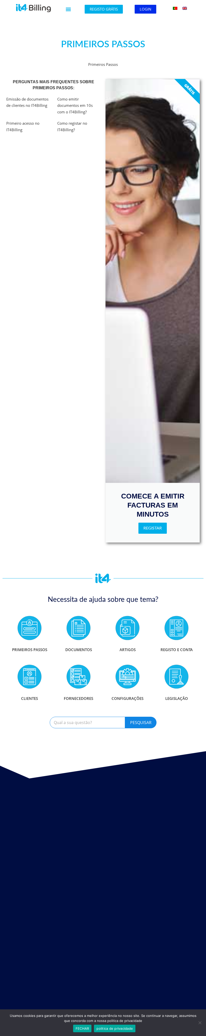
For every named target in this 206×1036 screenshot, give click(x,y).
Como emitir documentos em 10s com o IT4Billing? (75, 105)
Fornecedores (78, 698)
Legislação (176, 698)
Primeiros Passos (29, 649)
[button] (68, 9)
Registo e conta (177, 649)
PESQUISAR (140, 722)
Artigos (128, 649)
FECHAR (82, 1028)
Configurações (127, 698)
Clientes (29, 698)
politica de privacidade (114, 1028)
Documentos (78, 649)
